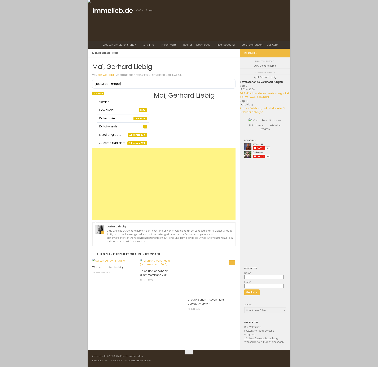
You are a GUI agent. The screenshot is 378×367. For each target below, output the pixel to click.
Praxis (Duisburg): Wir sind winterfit (262, 108)
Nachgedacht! (226, 45)
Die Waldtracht (252, 327)
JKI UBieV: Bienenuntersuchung (261, 338)
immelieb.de (112, 10)
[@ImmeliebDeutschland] (284, 53)
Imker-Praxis (168, 45)
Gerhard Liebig (106, 75)
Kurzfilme (148, 45)
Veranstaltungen (252, 45)
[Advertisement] (164, 184)
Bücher (187, 45)
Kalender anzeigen (251, 112)
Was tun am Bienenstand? (119, 45)
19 (233, 262)
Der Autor (273, 45)
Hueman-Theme (142, 360)
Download (98, 93)
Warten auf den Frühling (108, 267)
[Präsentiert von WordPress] (110, 361)
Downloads (203, 45)
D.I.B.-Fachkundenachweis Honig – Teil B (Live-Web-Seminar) (264, 95)
